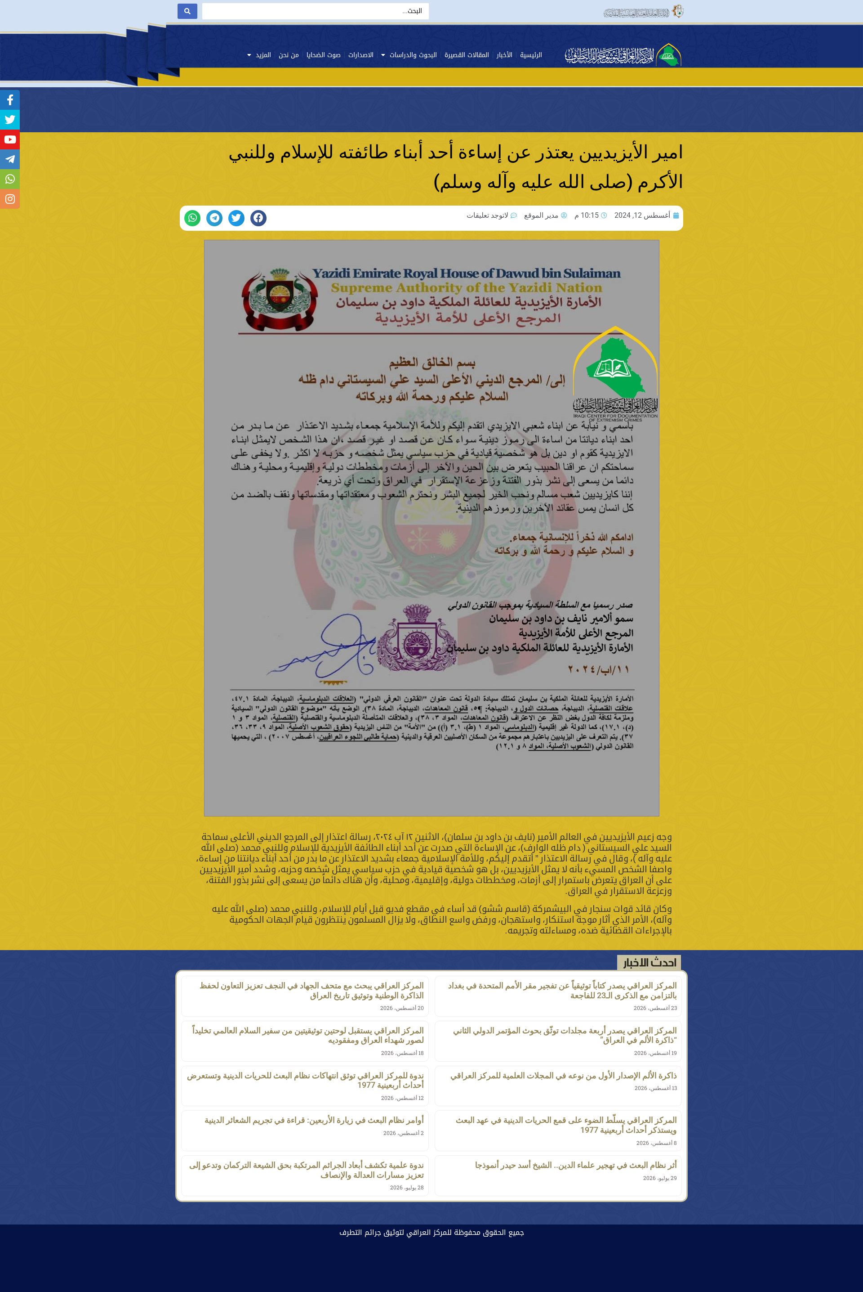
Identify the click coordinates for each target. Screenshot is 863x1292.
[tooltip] (10, 100)
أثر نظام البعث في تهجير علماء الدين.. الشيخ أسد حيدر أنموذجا (576, 1165)
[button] (258, 218)
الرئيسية (531, 55)
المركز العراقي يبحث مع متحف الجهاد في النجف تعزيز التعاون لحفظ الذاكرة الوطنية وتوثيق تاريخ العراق (312, 990)
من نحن (289, 55)
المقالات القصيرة (467, 55)
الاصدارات (361, 55)
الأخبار (504, 55)
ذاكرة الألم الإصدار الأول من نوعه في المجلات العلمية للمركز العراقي (563, 1075)
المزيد (263, 55)
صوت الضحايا (324, 55)
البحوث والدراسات (413, 55)
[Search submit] (187, 11)
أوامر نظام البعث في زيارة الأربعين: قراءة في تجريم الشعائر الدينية (314, 1120)
